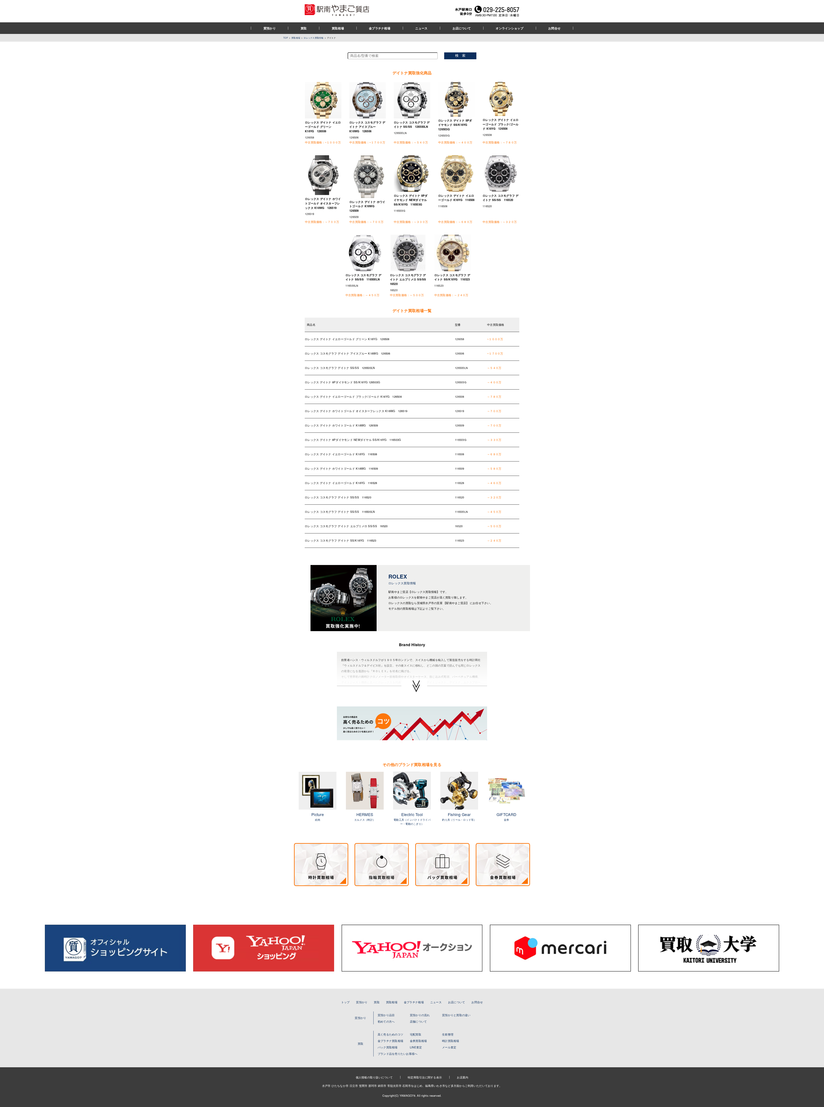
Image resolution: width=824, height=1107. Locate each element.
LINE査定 (416, 1047)
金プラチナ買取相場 (390, 1041)
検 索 (460, 55)
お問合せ (554, 28)
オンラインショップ (509, 28)
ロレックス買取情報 (313, 37)
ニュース (421, 28)
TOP (285, 37)
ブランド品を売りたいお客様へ (398, 1054)
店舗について (418, 1021)
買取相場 (338, 28)
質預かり (270, 28)
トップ (345, 1002)
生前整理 (447, 1034)
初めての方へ (386, 1021)
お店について (462, 28)
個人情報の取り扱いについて (374, 1077)
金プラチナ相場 (379, 28)
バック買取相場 (388, 1047)
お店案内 (462, 1077)
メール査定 (449, 1047)
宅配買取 (415, 1034)
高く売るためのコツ (390, 1034)
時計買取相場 (450, 1041)
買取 (304, 28)
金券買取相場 (418, 1041)
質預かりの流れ (420, 1015)
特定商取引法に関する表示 (425, 1077)
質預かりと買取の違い (456, 1015)
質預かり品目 (386, 1015)
